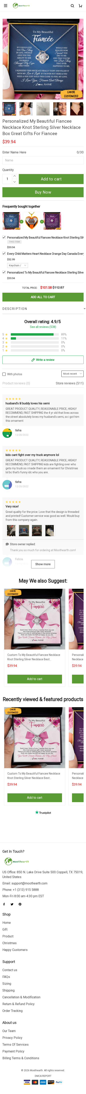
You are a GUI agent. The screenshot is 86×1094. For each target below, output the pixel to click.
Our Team (9, 1031)
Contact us (9, 970)
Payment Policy (13, 1051)
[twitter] (13, 904)
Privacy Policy (12, 1038)
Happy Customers (15, 950)
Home (6, 923)
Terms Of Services (15, 1044)
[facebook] (5, 904)
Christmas (9, 943)
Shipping (8, 990)
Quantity (8, 170)
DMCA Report (43, 1076)
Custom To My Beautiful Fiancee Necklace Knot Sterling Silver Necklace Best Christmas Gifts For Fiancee (33, 657)
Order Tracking (12, 1011)
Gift (4, 929)
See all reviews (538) (43, 326)
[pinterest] (21, 904)
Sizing (6, 984)
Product (7, 936)
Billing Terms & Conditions (20, 1058)
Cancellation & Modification (21, 997)
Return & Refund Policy (18, 1004)
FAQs (6, 977)
